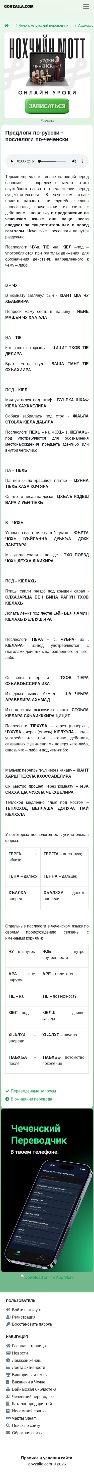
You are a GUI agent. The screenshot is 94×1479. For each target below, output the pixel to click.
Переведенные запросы (33, 1091)
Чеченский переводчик (32, 1396)
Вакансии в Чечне (28, 1382)
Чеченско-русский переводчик (43, 25)
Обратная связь (26, 1432)
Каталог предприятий (31, 1403)
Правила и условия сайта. (47, 1458)
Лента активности (28, 1367)
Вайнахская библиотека (33, 1389)
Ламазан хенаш (26, 1360)
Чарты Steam (24, 1418)
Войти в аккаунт (26, 1310)
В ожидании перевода (31, 1099)
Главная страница (28, 1345)
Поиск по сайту (25, 1425)
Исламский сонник (28, 1411)
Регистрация (23, 1317)
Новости (19, 1353)
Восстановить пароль (31, 1324)
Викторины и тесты (29, 1374)
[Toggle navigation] (86, 6)
